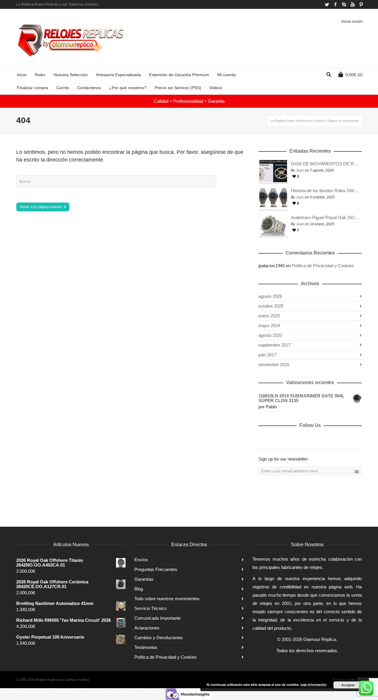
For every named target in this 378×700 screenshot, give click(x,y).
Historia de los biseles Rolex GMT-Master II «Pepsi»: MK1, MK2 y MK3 (325, 190)
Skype (344, 4)
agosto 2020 (270, 335)
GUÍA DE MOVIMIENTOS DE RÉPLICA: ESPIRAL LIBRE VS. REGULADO (325, 163)
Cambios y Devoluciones (158, 637)
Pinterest (361, 4)
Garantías (144, 579)
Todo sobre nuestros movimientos (167, 598)
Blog (138, 588)
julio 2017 (267, 354)
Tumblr (328, 438)
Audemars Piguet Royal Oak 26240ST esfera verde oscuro (325, 217)
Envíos (141, 559)
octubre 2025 (271, 306)
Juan (300, 170)
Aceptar (348, 685)
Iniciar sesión (352, 21)
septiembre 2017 (274, 344)
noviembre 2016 (273, 364)
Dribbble (263, 438)
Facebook (335, 4)
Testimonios (145, 647)
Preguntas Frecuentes (155, 569)
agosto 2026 (270, 296)
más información (313, 684)
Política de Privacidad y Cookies (323, 265)
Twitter (326, 4)
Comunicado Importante (157, 618)
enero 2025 (269, 315)
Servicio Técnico (150, 608)
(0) (354, 74)
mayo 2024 (269, 325)
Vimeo (302, 438)
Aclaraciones (146, 627)
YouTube (352, 4)
